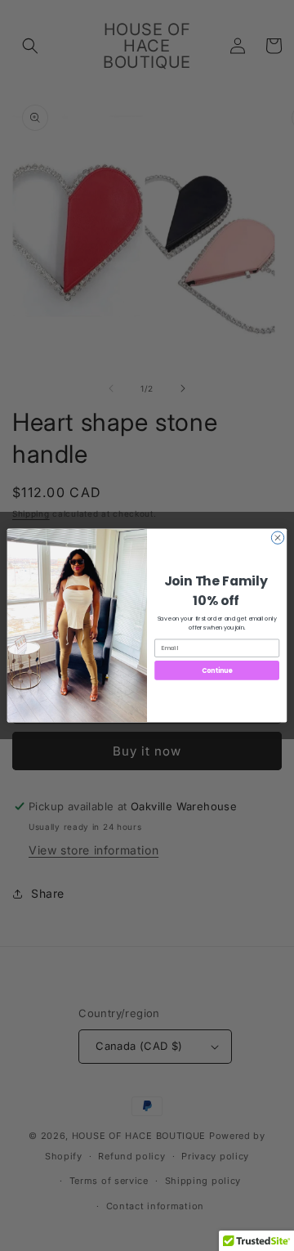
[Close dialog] (277, 537)
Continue (217, 670)
